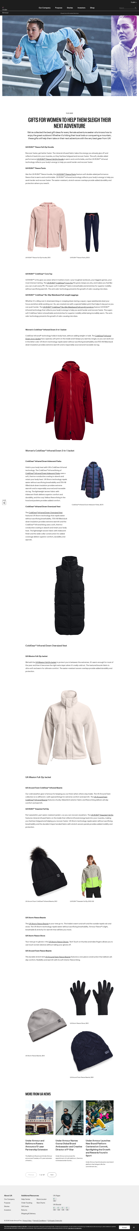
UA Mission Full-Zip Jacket (45, 662)
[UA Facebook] (68, 1208)
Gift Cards (25, 1206)
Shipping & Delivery (28, 1213)
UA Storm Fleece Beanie (39, 923)
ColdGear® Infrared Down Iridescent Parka (42, 473)
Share (4, 500)
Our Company (44, 7)
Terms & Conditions (39, 1220)
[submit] (135, 7)
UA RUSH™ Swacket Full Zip (102, 814)
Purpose (58, 7)
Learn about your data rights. (75, 1228)
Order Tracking (26, 1203)
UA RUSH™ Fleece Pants (66, 174)
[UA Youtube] (63, 1208)
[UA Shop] (55, 1199)
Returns (24, 1210)
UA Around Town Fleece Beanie (57, 956)
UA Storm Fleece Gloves (58, 941)
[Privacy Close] (134, 1227)
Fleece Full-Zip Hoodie (55, 159)
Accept (124, 1227)
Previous (31, 1175)
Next (51, 1175)
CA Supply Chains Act (55, 1220)
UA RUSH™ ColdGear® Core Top (60, 282)
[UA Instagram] (55, 1208)
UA (38, 159)
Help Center (25, 1199)
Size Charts (41, 1203)
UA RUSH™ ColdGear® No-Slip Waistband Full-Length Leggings (68, 307)
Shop (92, 7)
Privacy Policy (27, 1220)
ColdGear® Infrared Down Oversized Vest (46, 512)
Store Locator (42, 1199)
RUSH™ (43, 159)
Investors (81, 7)
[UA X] (59, 1208)
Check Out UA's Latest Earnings (69, 13)
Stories (70, 7)
